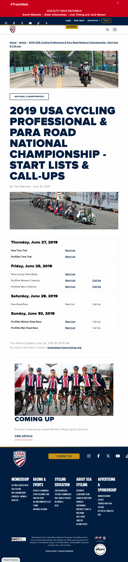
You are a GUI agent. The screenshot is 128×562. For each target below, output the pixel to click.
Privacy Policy (51, 551)
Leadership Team (82, 494)
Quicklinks (92, 20)
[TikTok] (38, 23)
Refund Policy (81, 524)
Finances (80, 502)
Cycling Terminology (63, 494)
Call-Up (96, 280)
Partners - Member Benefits (19, 499)
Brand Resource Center (104, 498)
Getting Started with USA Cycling (20, 487)
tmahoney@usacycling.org (64, 347)
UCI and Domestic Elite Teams (42, 504)
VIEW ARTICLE (24, 436)
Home (13, 42)
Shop (106, 21)
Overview (80, 491)
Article (22, 42)
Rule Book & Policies (63, 498)
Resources (59, 502)
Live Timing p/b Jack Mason (88, 14)
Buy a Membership (19, 493)
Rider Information (55, 14)
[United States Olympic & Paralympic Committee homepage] (100, 539)
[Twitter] (22, 23)
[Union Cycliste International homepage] (19, 539)
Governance (81, 506)
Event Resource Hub (41, 494)
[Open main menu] (115, 29)
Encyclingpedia (61, 491)
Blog (56, 506)
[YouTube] (30, 23)
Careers (79, 521)
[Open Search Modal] (107, 30)
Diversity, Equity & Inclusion (83, 511)
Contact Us (64, 456)
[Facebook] (14, 23)
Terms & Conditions (65, 551)
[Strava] (46, 23)
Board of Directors (83, 498)
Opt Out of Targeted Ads (105, 513)
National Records (40, 509)
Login (68, 20)
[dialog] (11, 559)
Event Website (32, 14)
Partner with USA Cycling (105, 506)
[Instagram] (5, 23)
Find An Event (38, 498)
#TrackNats (19, 4)
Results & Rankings (41, 491)
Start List (70, 250)
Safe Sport (79, 20)
